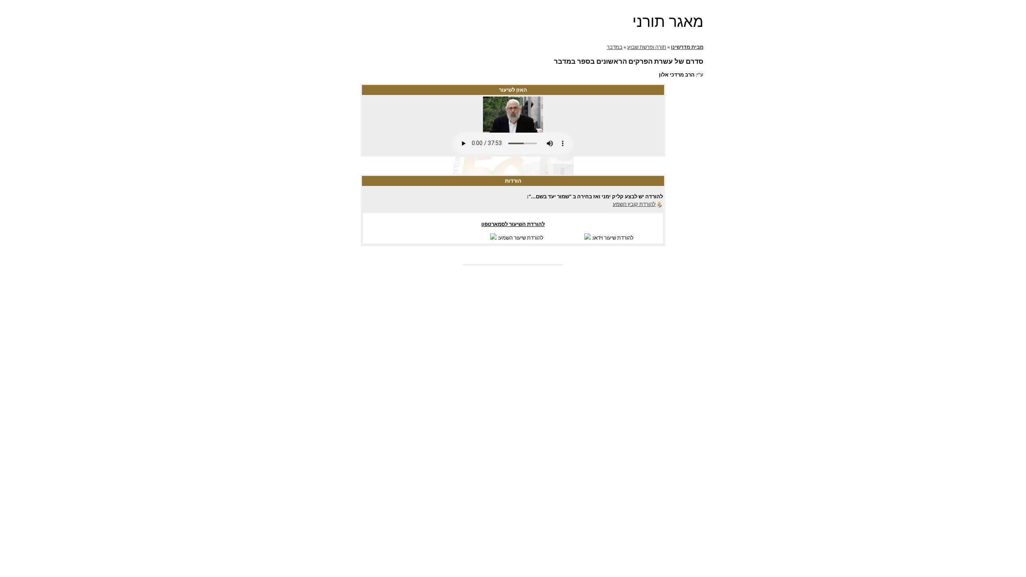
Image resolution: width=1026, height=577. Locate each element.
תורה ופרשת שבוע (646, 46)
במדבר (614, 46)
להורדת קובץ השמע (634, 204)
